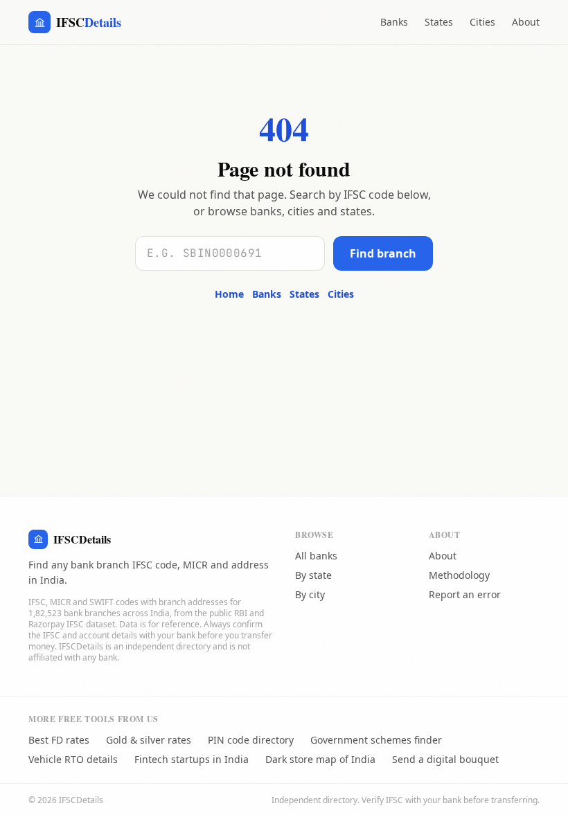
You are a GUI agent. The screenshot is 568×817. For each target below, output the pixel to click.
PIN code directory (251, 739)
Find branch (383, 253)
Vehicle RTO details (73, 759)
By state (313, 575)
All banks (316, 555)
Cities (482, 21)
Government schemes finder (376, 739)
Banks (394, 21)
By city (310, 594)
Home (229, 293)
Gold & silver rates (148, 739)
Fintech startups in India (191, 759)
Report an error (465, 594)
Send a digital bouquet (445, 759)
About (526, 21)
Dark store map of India (320, 759)
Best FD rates (58, 739)
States (439, 21)
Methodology (459, 575)
